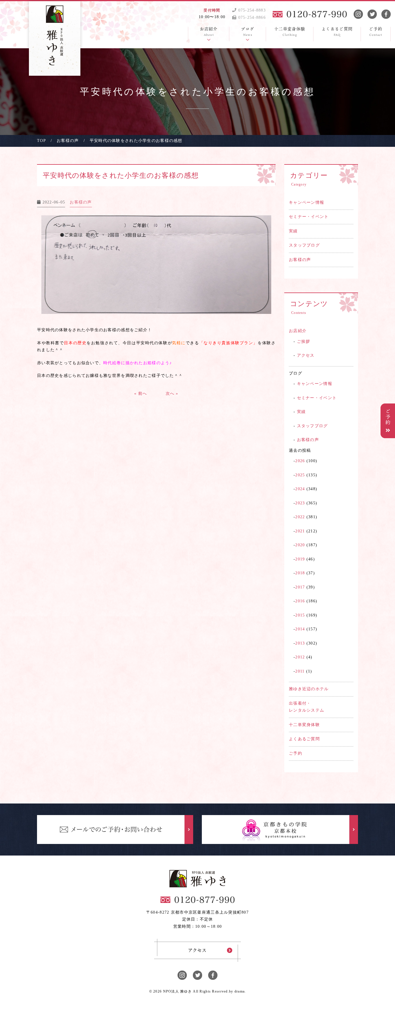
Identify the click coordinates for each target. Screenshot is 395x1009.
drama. (240, 991)
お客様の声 (300, 260)
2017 (300, 587)
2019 (300, 559)
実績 (293, 231)
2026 (300, 461)
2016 (300, 601)
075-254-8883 (251, 10)
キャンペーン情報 (306, 202)
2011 (299, 671)
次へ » (172, 393)
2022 (300, 517)
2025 (300, 475)
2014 (300, 629)
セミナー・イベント (309, 216)
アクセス (306, 355)
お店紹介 (298, 331)
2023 (300, 503)
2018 (300, 573)
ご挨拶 (303, 341)
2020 (300, 545)
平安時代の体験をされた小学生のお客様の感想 (121, 175)
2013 (300, 643)
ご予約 (295, 753)
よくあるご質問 (304, 739)
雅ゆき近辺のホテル (309, 689)
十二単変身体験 (304, 725)
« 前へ (140, 393)
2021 (300, 531)
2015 (300, 615)
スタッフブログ (304, 245)
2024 (300, 489)
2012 (300, 657)
